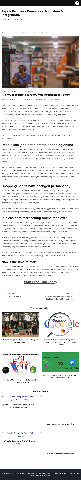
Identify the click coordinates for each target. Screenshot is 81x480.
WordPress (47, 476)
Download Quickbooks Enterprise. (60, 454)
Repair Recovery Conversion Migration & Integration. (32, 13)
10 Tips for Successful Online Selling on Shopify (19, 442)
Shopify (17, 275)
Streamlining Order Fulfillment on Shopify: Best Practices (20, 341)
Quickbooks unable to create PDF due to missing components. (19, 406)
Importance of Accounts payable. (60, 424)
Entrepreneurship (40, 99)
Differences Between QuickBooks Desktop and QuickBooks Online (60, 376)
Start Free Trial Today (40, 282)
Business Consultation (10, 99)
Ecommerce (25, 99)
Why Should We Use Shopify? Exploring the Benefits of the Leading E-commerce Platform (61, 342)
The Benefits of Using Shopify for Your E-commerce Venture (20, 381)
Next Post (59, 296)
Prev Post (14, 294)
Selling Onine (55, 99)
